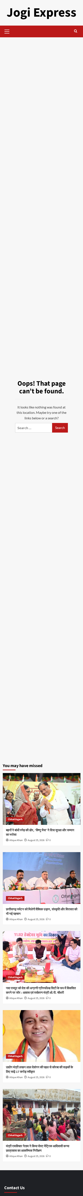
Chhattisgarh (15, 819)
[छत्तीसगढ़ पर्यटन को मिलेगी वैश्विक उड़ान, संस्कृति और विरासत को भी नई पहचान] (41, 878)
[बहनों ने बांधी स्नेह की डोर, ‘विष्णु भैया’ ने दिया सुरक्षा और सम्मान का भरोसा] (41, 799)
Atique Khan (16, 840)
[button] (7, 31)
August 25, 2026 (36, 840)
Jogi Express (41, 13)
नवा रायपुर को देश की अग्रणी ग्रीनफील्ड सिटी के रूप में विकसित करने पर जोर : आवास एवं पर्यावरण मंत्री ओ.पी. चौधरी (41, 990)
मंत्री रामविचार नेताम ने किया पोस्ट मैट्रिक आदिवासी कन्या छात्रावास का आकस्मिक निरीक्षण (37, 1148)
